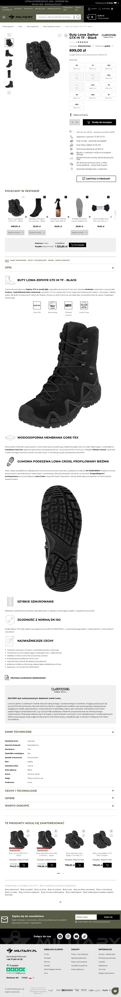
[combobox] (58, 17)
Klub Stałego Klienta (52, 969)
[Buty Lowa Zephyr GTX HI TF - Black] (15, 205)
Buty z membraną (104, 889)
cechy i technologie (21, 790)
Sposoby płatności (78, 958)
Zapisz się (108, 917)
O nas (46, 954)
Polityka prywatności (107, 958)
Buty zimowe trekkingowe (53, 892)
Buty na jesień (27, 889)
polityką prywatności (101, 922)
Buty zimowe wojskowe (29, 892)
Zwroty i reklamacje (107, 954)
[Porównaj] (60, 35)
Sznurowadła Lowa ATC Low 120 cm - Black (100, 220)
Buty (20, 26)
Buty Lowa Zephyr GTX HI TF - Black (15, 220)
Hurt (46, 973)
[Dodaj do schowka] (66, 35)
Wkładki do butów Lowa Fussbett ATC (79, 220)
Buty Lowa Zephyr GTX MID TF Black (102, 854)
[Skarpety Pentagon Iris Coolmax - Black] (37, 205)
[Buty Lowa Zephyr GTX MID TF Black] (102, 840)
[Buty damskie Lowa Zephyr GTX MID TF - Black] (74, 840)
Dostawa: (99, 46)
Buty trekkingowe (74, 892)
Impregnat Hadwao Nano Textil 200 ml (58, 220)
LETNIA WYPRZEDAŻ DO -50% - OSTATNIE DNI (46, 1)
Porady (47, 966)
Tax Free (102, 969)
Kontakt (47, 958)
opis (8, 267)
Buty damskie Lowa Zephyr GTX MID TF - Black (74, 854)
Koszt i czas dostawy (79, 954)
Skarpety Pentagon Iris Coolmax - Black (37, 220)
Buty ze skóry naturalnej (84, 889)
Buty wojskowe (33, 26)
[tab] (60, 267)
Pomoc (47, 962)
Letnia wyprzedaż (15, 848)
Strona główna (8, 26)
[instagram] (68, 936)
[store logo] (20, 17)
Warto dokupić (17, 805)
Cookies (102, 962)
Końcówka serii (15, 850)
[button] (9, 35)
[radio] (76, 67)
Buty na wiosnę (55, 889)
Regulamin (103, 966)
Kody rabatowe (77, 969)
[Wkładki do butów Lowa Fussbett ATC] (79, 205)
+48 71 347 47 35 (14, 959)
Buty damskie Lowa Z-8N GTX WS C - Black (46, 854)
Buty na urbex (11, 892)
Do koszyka (79, 245)
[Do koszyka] (23, 865)
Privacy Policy (34, 991)
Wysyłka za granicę (79, 966)
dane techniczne (18, 731)
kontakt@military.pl (16, 957)
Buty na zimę (41, 889)
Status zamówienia (79, 962)
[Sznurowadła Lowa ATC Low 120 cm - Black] (101, 205)
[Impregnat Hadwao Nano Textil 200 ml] (58, 205)
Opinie (10, 798)
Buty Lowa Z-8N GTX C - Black (19, 854)
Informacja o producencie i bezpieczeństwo (28, 678)
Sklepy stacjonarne (106, 973)
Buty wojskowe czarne (51, 26)
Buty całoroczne (12, 889)
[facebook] (60, 936)
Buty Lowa (67, 889)
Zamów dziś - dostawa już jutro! (46, 4)
